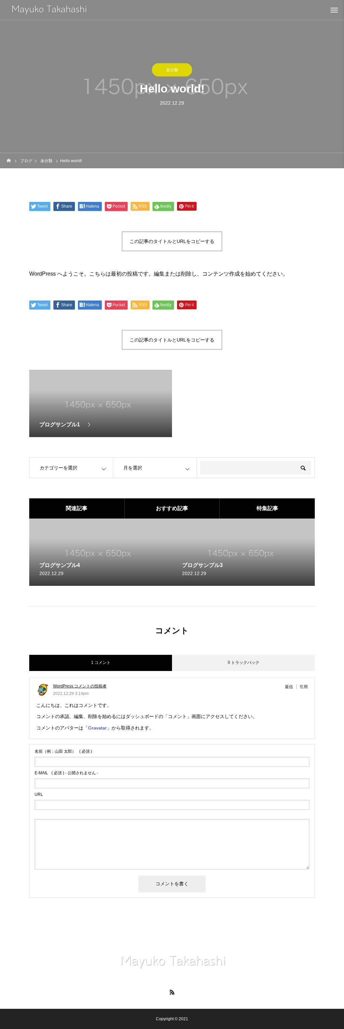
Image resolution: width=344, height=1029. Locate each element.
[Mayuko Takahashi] (172, 962)
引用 (304, 686)
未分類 (172, 70)
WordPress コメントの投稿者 (79, 686)
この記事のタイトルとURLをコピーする (172, 241)
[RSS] (172, 992)
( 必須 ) (63, 751)
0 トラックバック (243, 662)
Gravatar (97, 728)
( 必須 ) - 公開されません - (66, 773)
